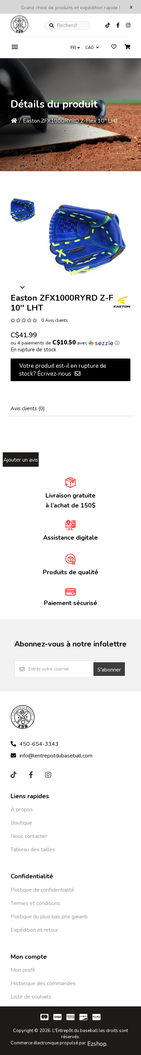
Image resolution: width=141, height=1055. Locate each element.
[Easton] (121, 301)
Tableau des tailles (33, 849)
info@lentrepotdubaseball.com (56, 755)
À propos (22, 809)
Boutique (21, 823)
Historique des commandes (43, 983)
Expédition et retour (34, 930)
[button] (23, 210)
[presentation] (22, 165)
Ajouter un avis (20, 459)
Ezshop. (97, 1044)
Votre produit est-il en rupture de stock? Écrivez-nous (62, 370)
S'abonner (109, 669)
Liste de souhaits (31, 997)
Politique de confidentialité (42, 890)
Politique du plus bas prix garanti (49, 916)
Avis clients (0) (28, 408)
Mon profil (23, 970)
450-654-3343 (39, 744)
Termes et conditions (35, 903)
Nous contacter (29, 836)
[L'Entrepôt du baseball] (20, 31)
